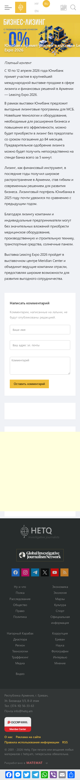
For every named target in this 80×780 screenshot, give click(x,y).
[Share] (71, 774)
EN (36, 11)
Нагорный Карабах (20, 633)
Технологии (20, 651)
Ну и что (20, 587)
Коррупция (60, 633)
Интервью (60, 657)
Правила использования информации (31, 742)
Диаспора (20, 639)
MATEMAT (34, 763)
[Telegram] (35, 774)
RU (46, 4)
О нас (8, 737)
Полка (20, 593)
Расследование (20, 599)
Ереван (60, 639)
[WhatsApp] (44, 774)
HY (37, 4)
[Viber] (53, 774)
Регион (20, 645)
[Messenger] (17, 774)
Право (20, 611)
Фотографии (60, 651)
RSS (65, 742)
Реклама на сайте (28, 737)
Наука (60, 645)
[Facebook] (8, 774)
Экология (60, 593)
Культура (60, 605)
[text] (40, 193)
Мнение (60, 663)
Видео (20, 674)
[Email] (62, 774)
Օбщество (20, 605)
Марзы (60, 599)
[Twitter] (26, 774)
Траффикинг (20, 657)
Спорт (60, 611)
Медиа (20, 663)
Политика (20, 617)
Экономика (60, 587)
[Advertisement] (40, 471)
